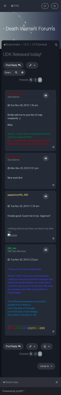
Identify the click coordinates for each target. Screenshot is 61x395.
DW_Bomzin (14, 157)
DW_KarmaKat (16, 94)
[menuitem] (15, 5)
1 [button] (35, 80)
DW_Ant (12, 248)
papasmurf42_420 (18, 194)
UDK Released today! (22, 54)
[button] (31, 80)
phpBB (19, 391)
